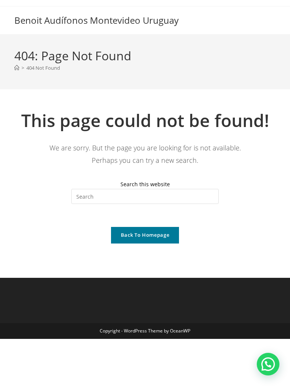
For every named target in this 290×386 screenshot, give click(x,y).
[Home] (16, 67)
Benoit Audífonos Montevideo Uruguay (96, 20)
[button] (268, 364)
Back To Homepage (145, 234)
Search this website (145, 184)
